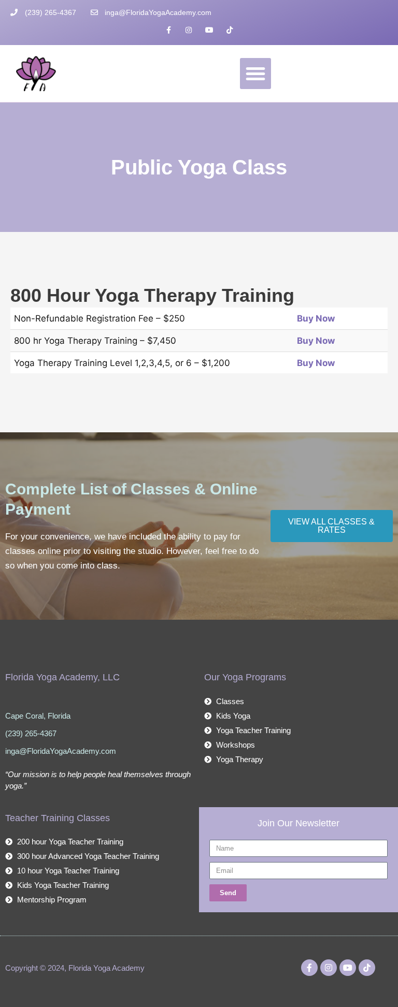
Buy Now (316, 318)
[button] (255, 73)
